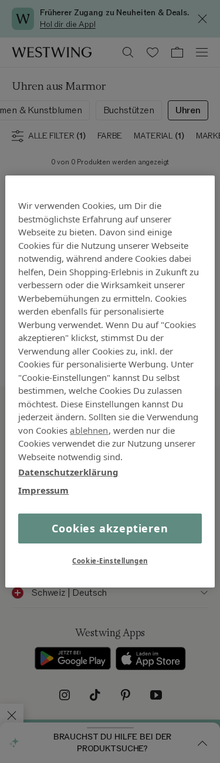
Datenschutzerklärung (68, 472)
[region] (109, 381)
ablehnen (89, 429)
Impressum (43, 489)
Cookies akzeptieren (110, 528)
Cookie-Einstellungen (109, 560)
